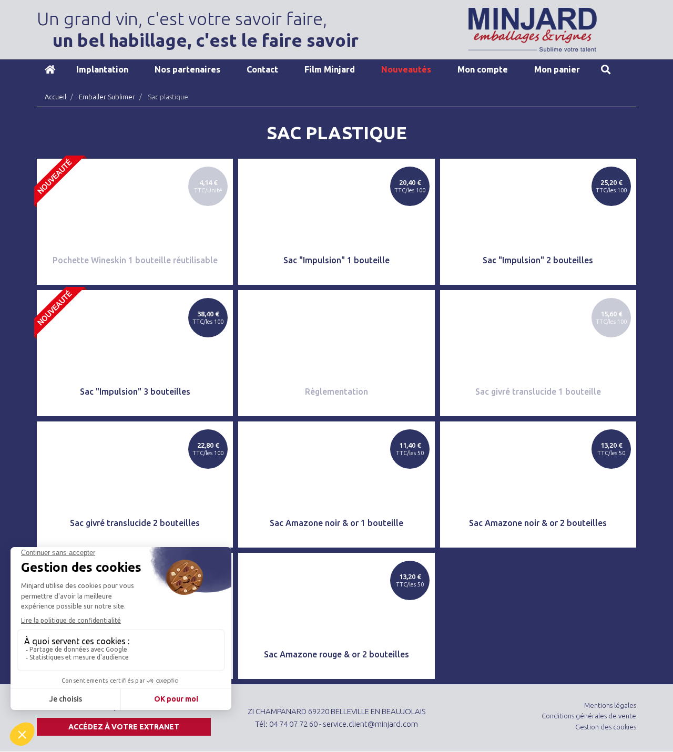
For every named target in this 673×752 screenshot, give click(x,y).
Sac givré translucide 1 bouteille (538, 391)
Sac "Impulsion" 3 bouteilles (135, 391)
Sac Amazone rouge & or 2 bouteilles (336, 654)
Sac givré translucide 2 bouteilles (135, 523)
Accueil (50, 69)
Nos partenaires (187, 69)
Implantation (102, 69)
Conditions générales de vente (589, 715)
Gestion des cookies (605, 726)
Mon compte (482, 69)
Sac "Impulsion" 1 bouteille (336, 260)
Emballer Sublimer (107, 96)
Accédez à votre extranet (123, 727)
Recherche (605, 69)
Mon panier (557, 69)
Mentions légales (610, 705)
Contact (262, 69)
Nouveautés (406, 69)
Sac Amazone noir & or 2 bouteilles (538, 523)
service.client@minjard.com (370, 723)
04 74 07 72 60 (293, 723)
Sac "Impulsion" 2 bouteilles (538, 260)
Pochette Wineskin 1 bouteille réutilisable (135, 260)
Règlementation (336, 391)
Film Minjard (329, 69)
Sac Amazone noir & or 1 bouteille (336, 523)
